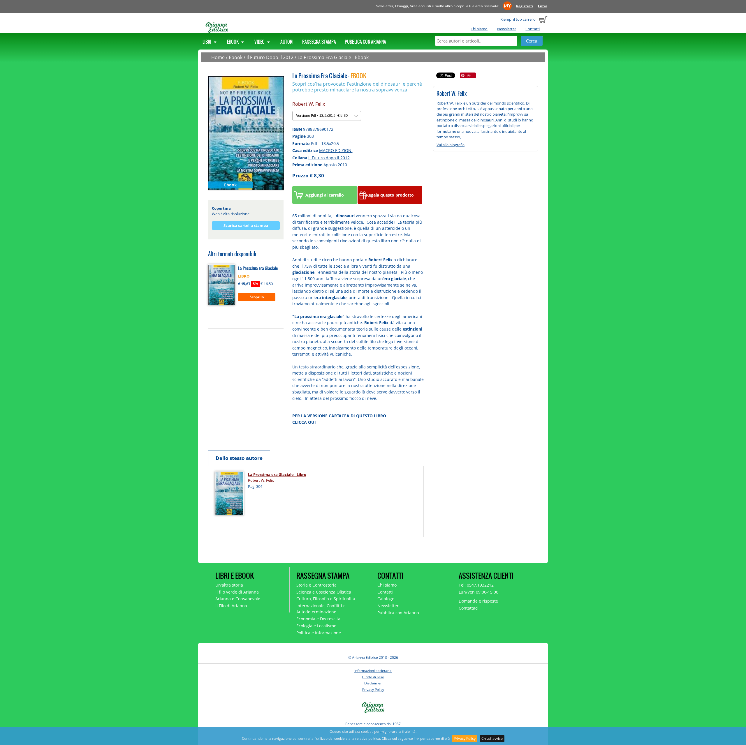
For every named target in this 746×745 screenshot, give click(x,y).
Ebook (233, 41)
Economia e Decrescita (318, 619)
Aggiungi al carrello (324, 195)
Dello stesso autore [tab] (239, 458)
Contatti (532, 28)
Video (259, 41)
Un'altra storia (229, 585)
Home (218, 57)
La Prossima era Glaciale (258, 268)
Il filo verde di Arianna (237, 592)
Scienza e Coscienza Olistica (323, 592)
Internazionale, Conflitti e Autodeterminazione (321, 609)
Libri (207, 41)
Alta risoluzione (236, 213)
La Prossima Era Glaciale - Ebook (333, 57)
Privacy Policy (465, 738)
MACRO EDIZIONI (336, 150)
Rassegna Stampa (319, 41)
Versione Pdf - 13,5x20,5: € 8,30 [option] (322, 116)
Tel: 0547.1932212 (476, 585)
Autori (286, 41)
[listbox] (326, 116)
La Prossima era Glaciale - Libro (277, 474)
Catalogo (385, 598)
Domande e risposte (478, 601)
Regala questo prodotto (390, 195)
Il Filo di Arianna (231, 605)
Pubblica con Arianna (365, 41)
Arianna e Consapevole (237, 598)
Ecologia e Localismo (316, 626)
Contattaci (468, 608)
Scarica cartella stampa (246, 225)
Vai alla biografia (451, 144)
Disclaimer (373, 683)
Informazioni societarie (373, 670)
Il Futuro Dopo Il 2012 (270, 57)
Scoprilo (257, 297)
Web (216, 213)
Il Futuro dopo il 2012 (329, 157)
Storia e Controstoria (316, 585)
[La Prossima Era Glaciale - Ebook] (246, 132)
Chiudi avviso (492, 738)
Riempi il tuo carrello (518, 19)
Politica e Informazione (318, 632)
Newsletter (506, 28)
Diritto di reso (373, 677)
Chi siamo (479, 28)
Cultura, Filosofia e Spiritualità (325, 598)
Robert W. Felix (308, 104)
